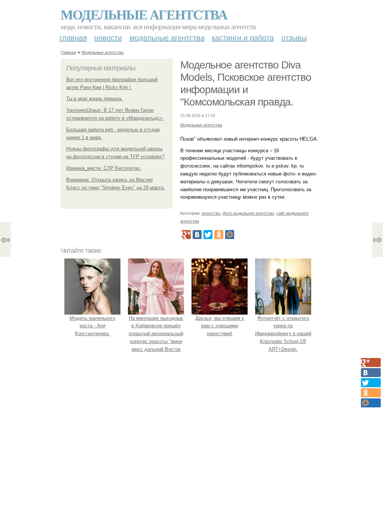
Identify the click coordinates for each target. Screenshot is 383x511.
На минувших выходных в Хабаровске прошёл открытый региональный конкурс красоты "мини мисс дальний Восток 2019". (156, 337)
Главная (73, 38)
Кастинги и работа (243, 38)
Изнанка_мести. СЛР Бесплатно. (103, 168)
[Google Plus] (186, 234)
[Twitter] (207, 234)
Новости (108, 38)
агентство (211, 213)
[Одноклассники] (218, 234)
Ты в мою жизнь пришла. (94, 98)
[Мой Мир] (229, 234)
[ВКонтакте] (197, 234)
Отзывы (294, 38)
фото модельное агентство (248, 213)
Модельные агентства (144, 14)
